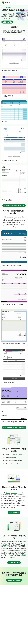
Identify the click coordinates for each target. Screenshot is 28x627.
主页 (2, 7)
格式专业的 (4, 545)
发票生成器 (8, 7)
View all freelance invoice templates (14, 427)
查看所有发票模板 (7, 22)
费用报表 (24, 556)
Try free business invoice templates (14, 206)
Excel (6, 2)
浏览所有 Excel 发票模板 (14, 580)
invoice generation (11, 493)
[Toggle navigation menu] (25, 2)
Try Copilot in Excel (14, 562)
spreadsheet (4, 505)
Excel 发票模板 (18, 454)
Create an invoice (14, 512)
